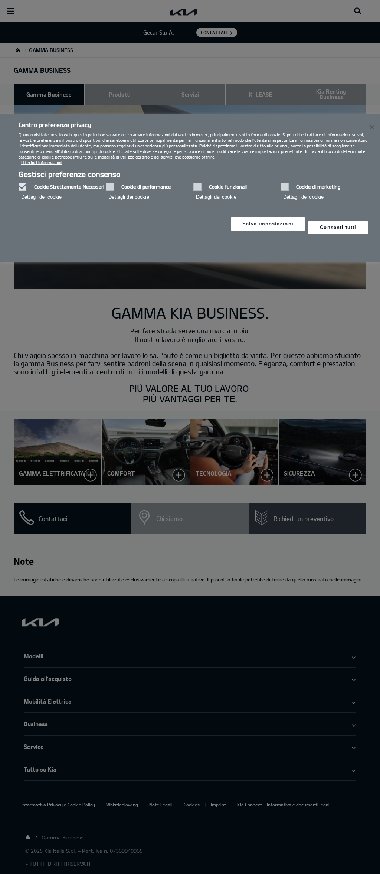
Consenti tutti (338, 227)
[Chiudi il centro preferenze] (372, 127)
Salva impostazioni (268, 223)
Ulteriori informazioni (41, 162)
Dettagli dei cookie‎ (41, 197)
